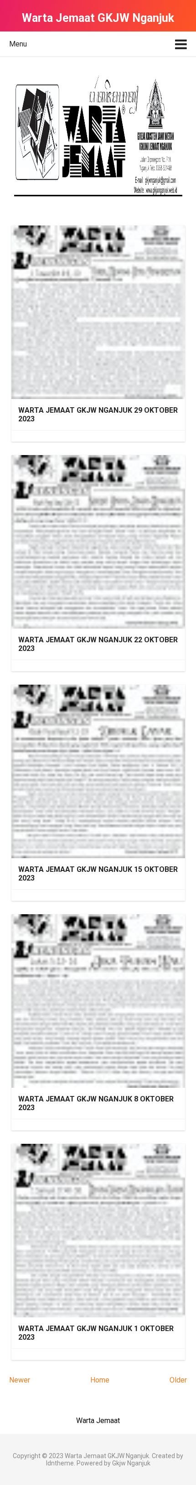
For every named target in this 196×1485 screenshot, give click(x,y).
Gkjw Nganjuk (131, 1463)
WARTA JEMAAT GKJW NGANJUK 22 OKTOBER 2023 (98, 644)
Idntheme (60, 1463)
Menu (18, 44)
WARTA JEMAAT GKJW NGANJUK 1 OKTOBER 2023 (96, 1333)
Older (178, 1380)
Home (99, 1380)
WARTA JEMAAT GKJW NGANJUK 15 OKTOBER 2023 (98, 873)
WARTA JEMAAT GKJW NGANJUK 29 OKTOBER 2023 (98, 414)
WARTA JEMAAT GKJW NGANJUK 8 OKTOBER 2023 (96, 1103)
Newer (19, 1380)
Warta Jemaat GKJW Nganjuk (107, 1455)
